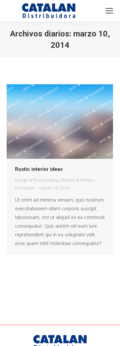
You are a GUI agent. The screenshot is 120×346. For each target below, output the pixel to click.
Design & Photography (36, 180)
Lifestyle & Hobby (76, 180)
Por (25, 188)
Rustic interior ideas (39, 169)
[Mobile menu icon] (109, 11)
